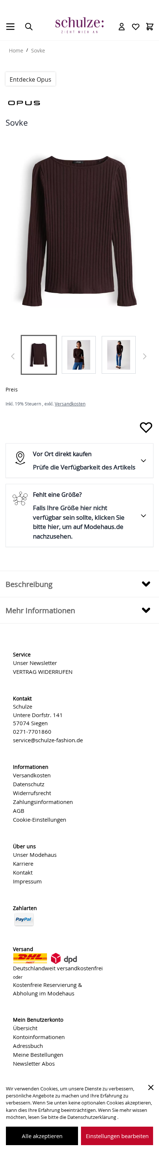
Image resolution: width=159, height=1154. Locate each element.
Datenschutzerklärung (92, 1117)
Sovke (38, 50)
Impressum (27, 881)
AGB (18, 810)
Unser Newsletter (35, 662)
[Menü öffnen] (10, 26)
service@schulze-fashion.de (48, 740)
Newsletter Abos (34, 1063)
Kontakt (23, 872)
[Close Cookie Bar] (150, 1087)
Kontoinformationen (39, 1037)
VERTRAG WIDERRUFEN (42, 671)
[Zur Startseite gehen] (79, 25)
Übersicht (25, 1028)
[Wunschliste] (135, 26)
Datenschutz (28, 784)
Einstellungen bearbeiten (117, 1136)
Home (16, 50)
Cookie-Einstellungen (39, 819)
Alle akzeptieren (42, 1136)
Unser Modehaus (35, 854)
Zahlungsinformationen (43, 801)
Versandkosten (70, 404)
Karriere (23, 863)
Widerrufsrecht (32, 793)
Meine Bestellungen (38, 1054)
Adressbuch (28, 1045)
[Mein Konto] (121, 26)
